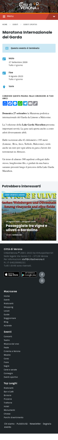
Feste (6, 347)
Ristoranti (9, 303)
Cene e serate (10, 369)
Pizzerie (8, 399)
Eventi (15, 24)
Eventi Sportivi (30, 24)
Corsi (6, 358)
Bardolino (17, 235)
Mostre (7, 355)
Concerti (8, 336)
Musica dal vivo (11, 344)
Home (4, 24)
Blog (6, 322)
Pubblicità (22, 423)
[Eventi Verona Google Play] (29, 276)
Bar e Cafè (9, 391)
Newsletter (35, 423)
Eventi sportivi (11, 377)
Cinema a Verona (12, 351)
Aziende (8, 325)
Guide (6, 314)
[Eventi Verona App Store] (11, 276)
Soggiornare (10, 318)
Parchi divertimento (13, 417)
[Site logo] (29, 8)
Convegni (8, 373)
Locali (7, 311)
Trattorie (8, 402)
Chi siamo (9, 423)
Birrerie (7, 395)
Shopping (8, 307)
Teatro (7, 340)
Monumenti (9, 410)
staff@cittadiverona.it (33, 259)
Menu (10, 16)
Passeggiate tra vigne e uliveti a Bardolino (26, 227)
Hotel (6, 406)
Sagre (6, 366)
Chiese (7, 413)
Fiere (6, 362)
